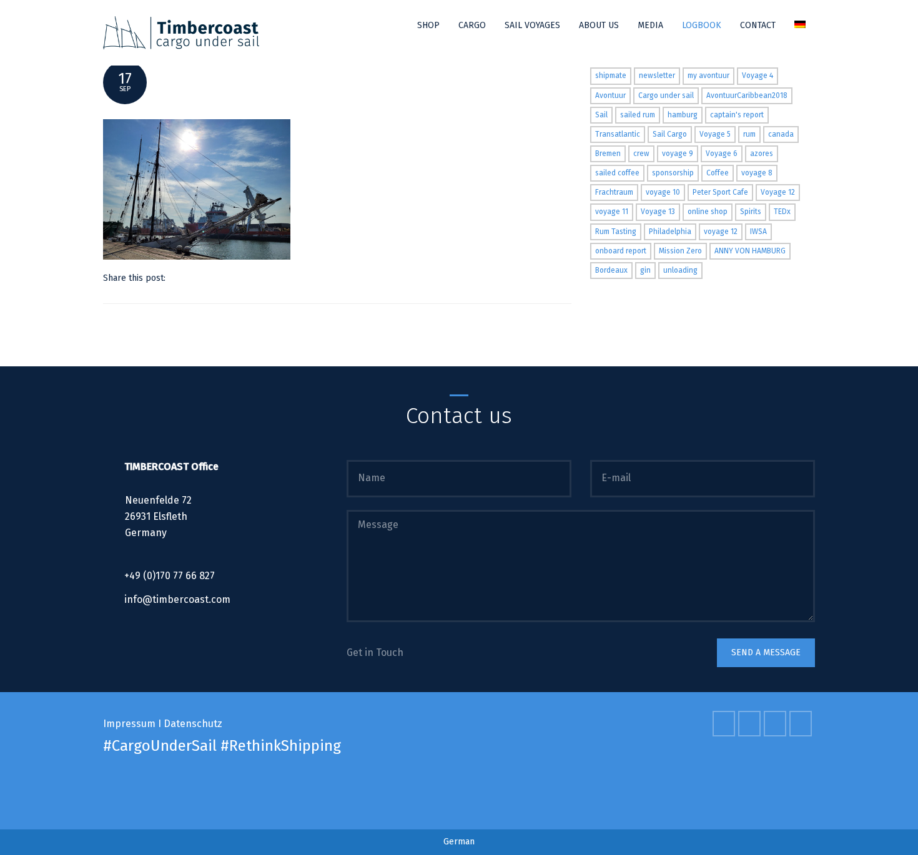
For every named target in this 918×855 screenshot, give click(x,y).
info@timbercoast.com (177, 599)
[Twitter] (177, 278)
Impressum (129, 724)
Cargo (472, 25)
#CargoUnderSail (160, 746)
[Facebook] (193, 278)
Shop (428, 25)
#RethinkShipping (280, 746)
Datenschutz (193, 724)
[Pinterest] (208, 278)
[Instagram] (802, 724)
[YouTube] (776, 724)
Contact (758, 25)
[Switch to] (800, 25)
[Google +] (224, 278)
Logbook (701, 25)
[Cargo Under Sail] (181, 33)
